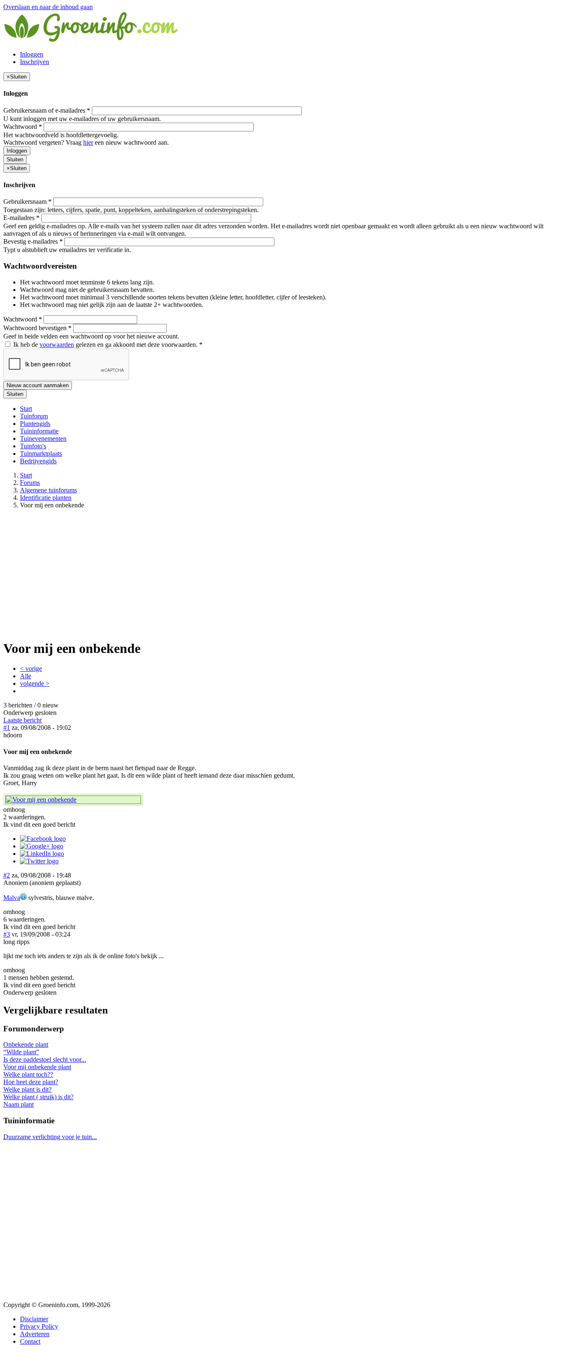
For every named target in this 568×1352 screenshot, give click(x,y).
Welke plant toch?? (28, 1074)
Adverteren (34, 1333)
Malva (11, 897)
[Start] (91, 40)
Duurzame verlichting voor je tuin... (50, 1136)
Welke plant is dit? (27, 1089)
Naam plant (18, 1104)
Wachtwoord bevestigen (37, 327)
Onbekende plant (25, 1044)
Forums (30, 482)
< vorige (31, 668)
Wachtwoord (22, 126)
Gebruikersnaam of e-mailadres (46, 110)
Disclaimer (34, 1318)
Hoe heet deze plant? (30, 1081)
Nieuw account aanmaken (38, 385)
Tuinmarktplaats (41, 453)
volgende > (34, 683)
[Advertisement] (284, 574)
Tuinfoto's (33, 446)
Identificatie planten (46, 497)
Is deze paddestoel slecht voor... (44, 1059)
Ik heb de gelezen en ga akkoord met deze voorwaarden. (107, 344)
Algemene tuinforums (48, 490)
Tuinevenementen (43, 438)
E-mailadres (21, 217)
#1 (6, 727)
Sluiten (15, 159)
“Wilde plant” (21, 1051)
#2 (6, 875)
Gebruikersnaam (27, 201)
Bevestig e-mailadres (33, 241)
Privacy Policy (39, 1326)
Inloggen (31, 54)
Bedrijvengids (38, 461)
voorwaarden (57, 344)
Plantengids (35, 423)
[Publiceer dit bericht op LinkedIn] (42, 853)
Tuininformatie (39, 431)
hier (88, 142)
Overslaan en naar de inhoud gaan (48, 6)
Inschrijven (34, 61)
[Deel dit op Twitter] (39, 861)
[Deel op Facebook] (43, 838)
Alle (25, 676)
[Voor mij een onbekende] (73, 799)
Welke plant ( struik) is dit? (38, 1096)
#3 (6, 934)
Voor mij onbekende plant (37, 1066)
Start (26, 408)
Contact (30, 1341)
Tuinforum (34, 416)
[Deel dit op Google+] (41, 846)
